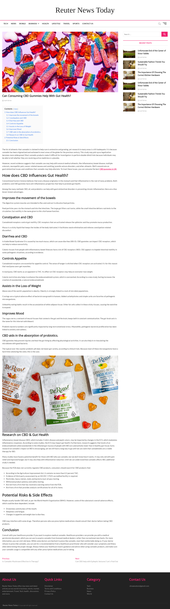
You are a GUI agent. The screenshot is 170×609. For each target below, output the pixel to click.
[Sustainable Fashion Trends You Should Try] (129, 64)
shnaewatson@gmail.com (139, 586)
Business (33, 23)
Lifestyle (56, 23)
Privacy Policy (50, 591)
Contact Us (87, 23)
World (22, 23)
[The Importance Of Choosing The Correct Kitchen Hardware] (129, 75)
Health (45, 23)
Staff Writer (8, 100)
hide (15, 109)
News (13, 23)
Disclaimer (49, 586)
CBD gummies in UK (108, 169)
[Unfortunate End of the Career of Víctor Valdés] (129, 53)
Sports (76, 23)
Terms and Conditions (53, 588)
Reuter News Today (85, 10)
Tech (5, 23)
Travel (66, 23)
